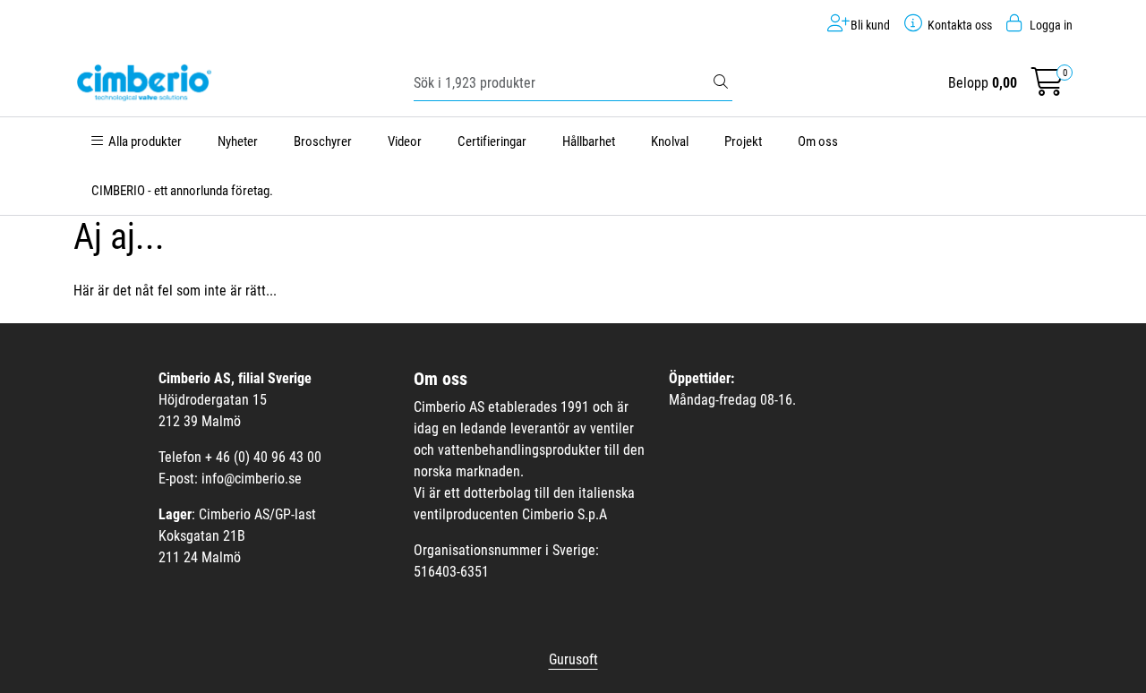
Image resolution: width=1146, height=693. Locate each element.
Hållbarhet (588, 141)
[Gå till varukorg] (1047, 87)
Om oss (818, 141)
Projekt (743, 141)
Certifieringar (492, 141)
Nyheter (238, 141)
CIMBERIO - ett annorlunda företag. (182, 191)
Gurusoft (573, 659)
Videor (405, 141)
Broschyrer (323, 141)
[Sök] (720, 83)
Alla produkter (142, 141)
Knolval (669, 141)
